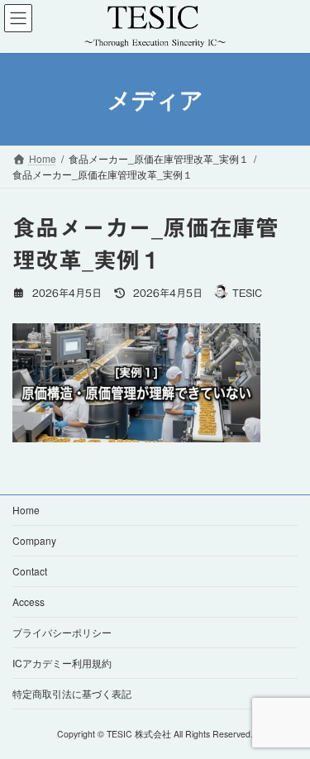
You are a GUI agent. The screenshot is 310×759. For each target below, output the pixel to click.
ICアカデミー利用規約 (62, 663)
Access (28, 601)
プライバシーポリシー (62, 632)
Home (26, 510)
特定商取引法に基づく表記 (71, 693)
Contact (29, 571)
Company (34, 540)
